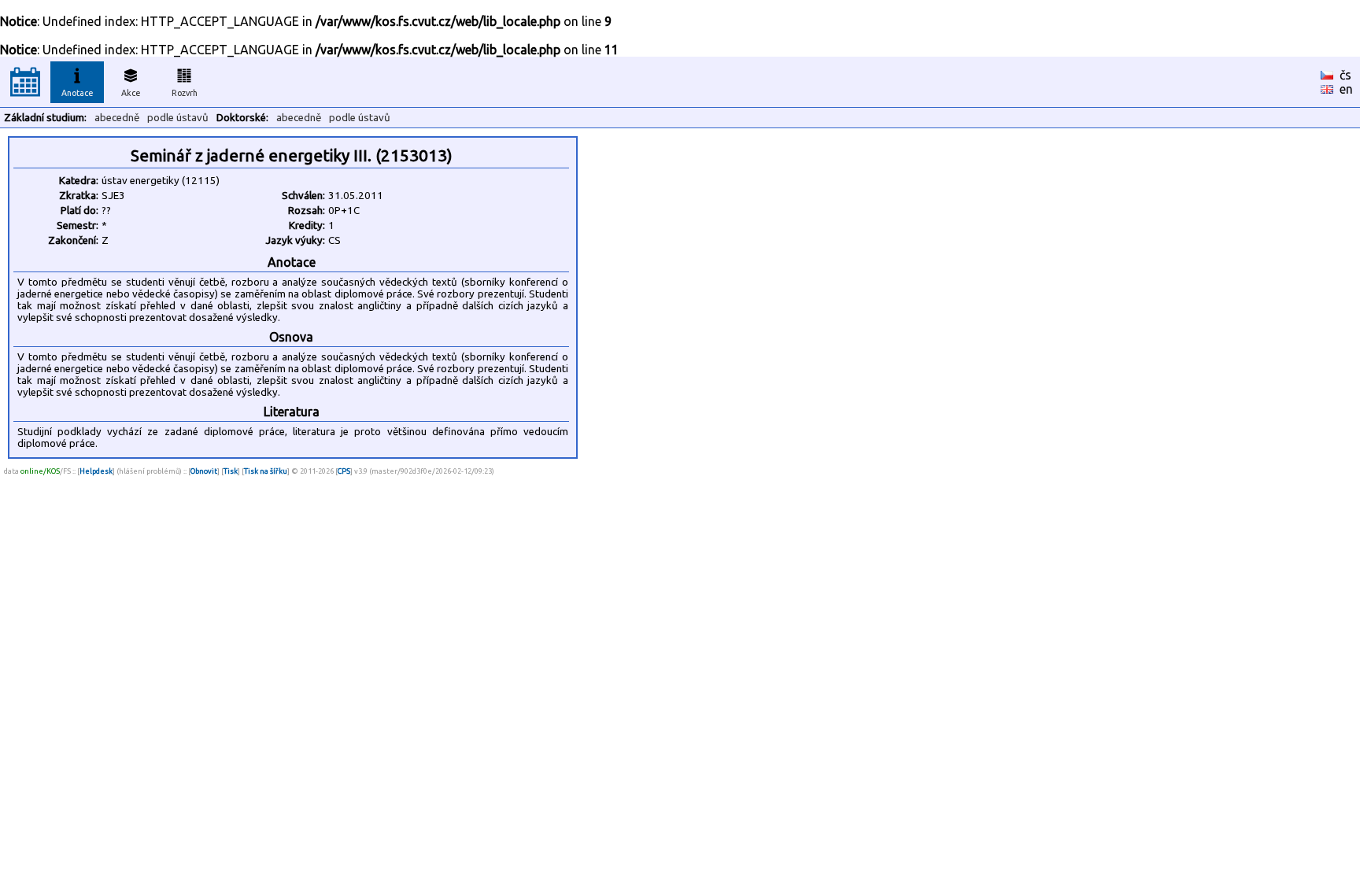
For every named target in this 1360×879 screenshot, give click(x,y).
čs (1345, 75)
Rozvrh (185, 93)
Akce (131, 93)
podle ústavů (178, 118)
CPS (344, 471)
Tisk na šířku (265, 471)
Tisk (231, 471)
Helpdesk (96, 471)
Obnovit (203, 471)
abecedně (116, 118)
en (1346, 89)
